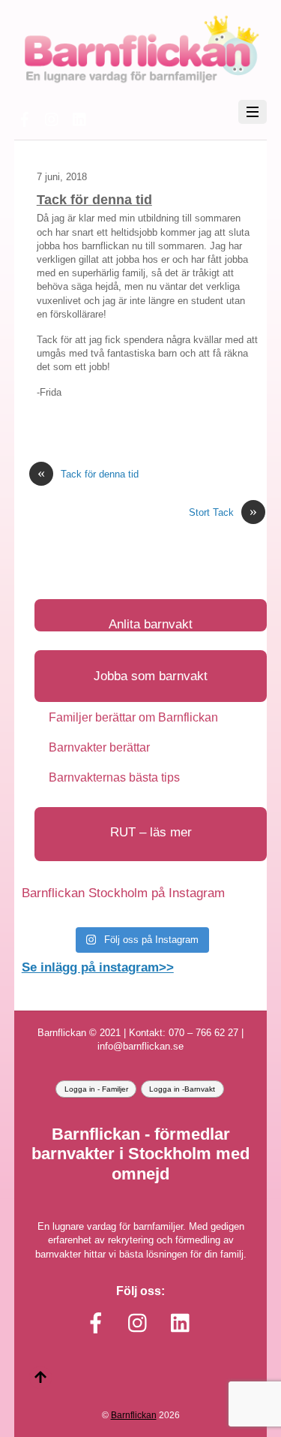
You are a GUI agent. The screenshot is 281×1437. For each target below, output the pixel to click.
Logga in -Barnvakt (182, 1089)
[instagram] (52, 117)
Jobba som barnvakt (151, 676)
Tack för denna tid (94, 199)
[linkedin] (80, 117)
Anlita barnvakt (151, 624)
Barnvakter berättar (99, 747)
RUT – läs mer (151, 832)
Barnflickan (134, 1415)
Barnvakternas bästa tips (114, 777)
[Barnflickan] (140, 80)
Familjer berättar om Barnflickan (133, 717)
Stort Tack (223, 512)
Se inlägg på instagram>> (98, 967)
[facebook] (24, 117)
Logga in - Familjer (96, 1089)
